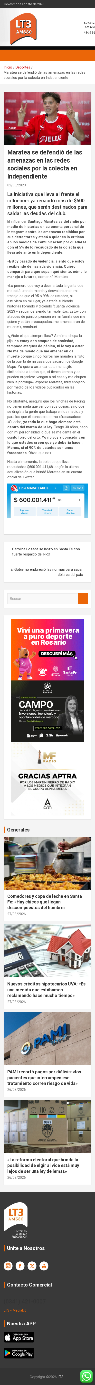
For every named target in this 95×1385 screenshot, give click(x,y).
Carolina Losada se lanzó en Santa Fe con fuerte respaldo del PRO (46, 551)
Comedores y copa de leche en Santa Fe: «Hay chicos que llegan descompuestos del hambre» (44, 902)
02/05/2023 (16, 185)
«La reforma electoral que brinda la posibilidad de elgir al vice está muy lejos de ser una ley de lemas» (43, 1165)
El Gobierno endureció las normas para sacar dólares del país (47, 572)
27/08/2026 (16, 914)
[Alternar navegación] (10, 55)
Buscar (83, 598)
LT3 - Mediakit (15, 1310)
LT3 (60, 1377)
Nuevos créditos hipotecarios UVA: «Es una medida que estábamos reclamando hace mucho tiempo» (46, 989)
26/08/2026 (16, 1090)
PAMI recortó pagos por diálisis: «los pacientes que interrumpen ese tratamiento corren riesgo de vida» (44, 1077)
